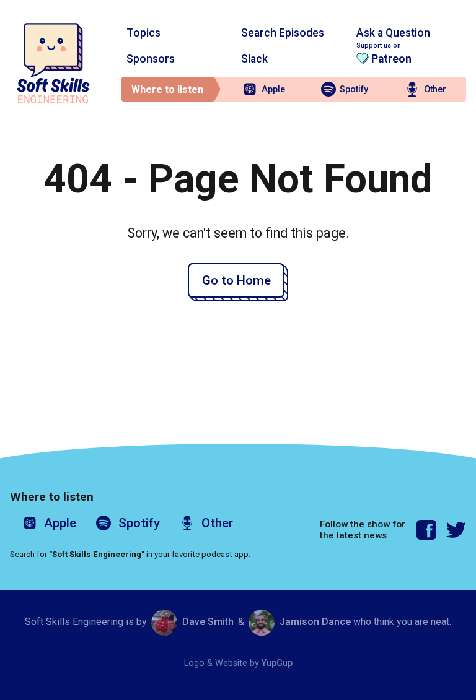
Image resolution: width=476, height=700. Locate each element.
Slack (254, 59)
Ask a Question (393, 33)
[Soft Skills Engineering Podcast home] (53, 63)
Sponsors (150, 59)
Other (435, 89)
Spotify (354, 89)
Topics (143, 33)
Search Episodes (282, 33)
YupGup (277, 663)
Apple (273, 89)
